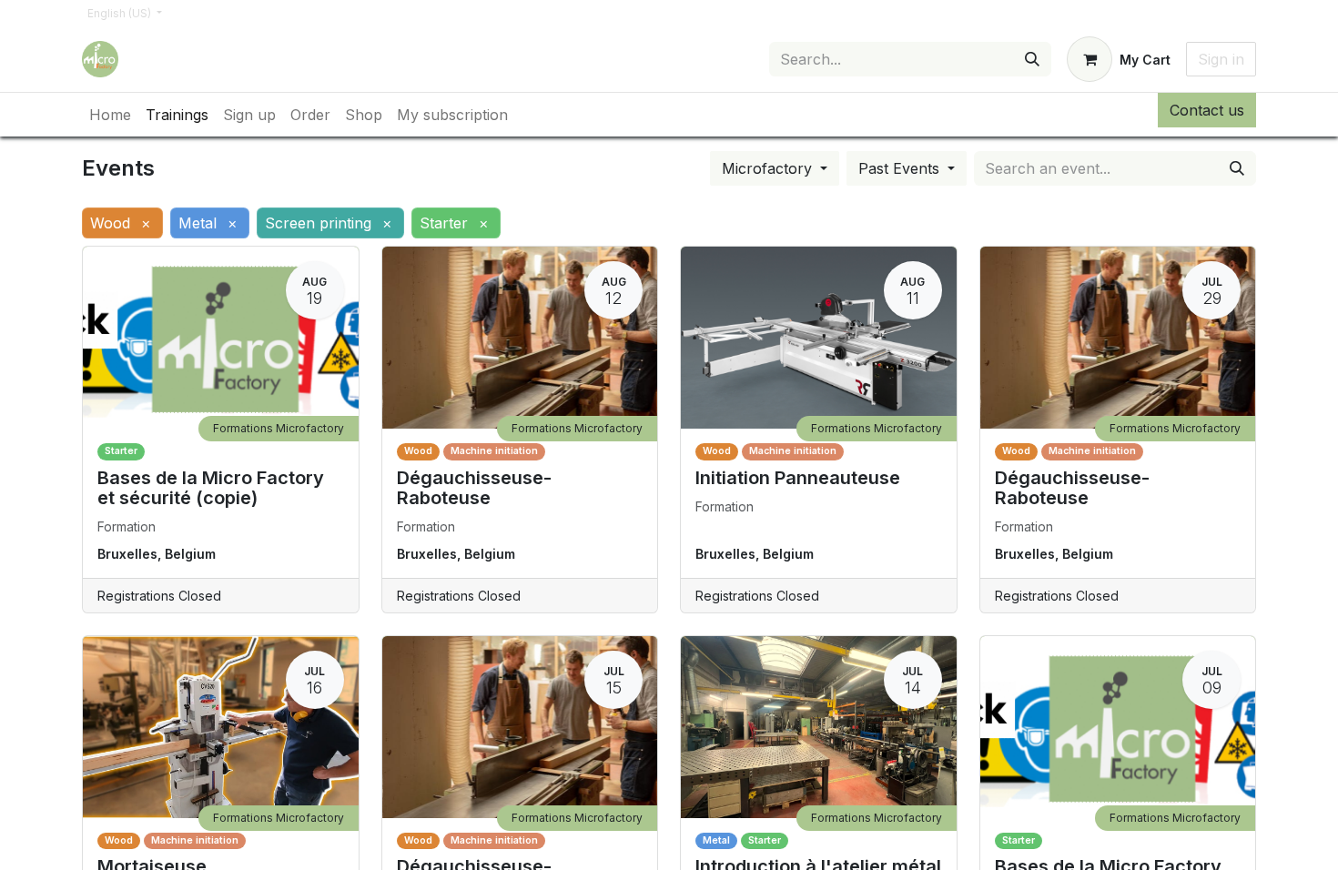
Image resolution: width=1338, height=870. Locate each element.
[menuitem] (110, 114)
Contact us (1207, 110)
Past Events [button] (901, 168)
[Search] (1032, 59)
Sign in (1221, 59)
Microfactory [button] (769, 168)
